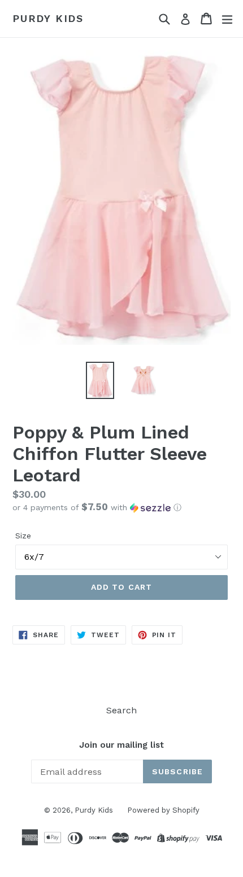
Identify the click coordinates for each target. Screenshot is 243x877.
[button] (121, 507)
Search (121, 710)
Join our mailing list (121, 745)
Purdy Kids (48, 18)
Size (23, 535)
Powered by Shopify (163, 810)
